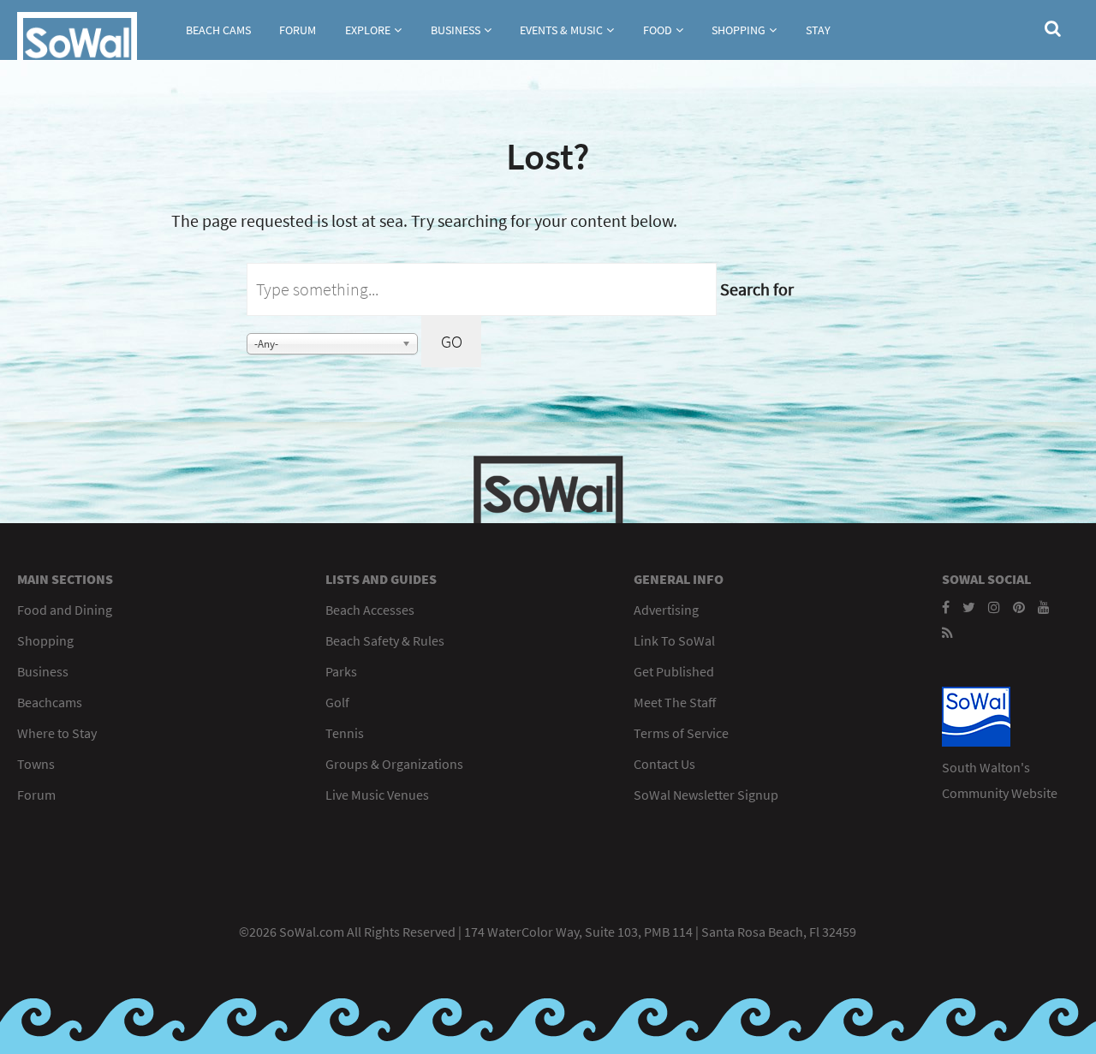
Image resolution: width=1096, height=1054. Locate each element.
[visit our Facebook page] (946, 607)
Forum (297, 30)
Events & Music (561, 30)
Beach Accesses (369, 609)
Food (657, 30)
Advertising (666, 609)
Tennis (344, 732)
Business (455, 30)
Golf (337, 702)
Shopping (738, 30)
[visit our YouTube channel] (1044, 607)
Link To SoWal (674, 640)
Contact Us (664, 763)
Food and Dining (64, 609)
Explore (367, 30)
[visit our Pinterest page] (1019, 607)
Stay (818, 30)
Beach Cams (218, 30)
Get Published (674, 671)
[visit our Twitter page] (968, 607)
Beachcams (49, 702)
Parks (341, 671)
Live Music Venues (377, 794)
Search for (757, 289)
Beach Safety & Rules (384, 640)
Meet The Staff (675, 702)
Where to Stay (57, 732)
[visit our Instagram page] (994, 607)
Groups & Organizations (394, 763)
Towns (36, 763)
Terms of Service (681, 732)
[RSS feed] (947, 632)
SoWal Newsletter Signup (706, 794)
